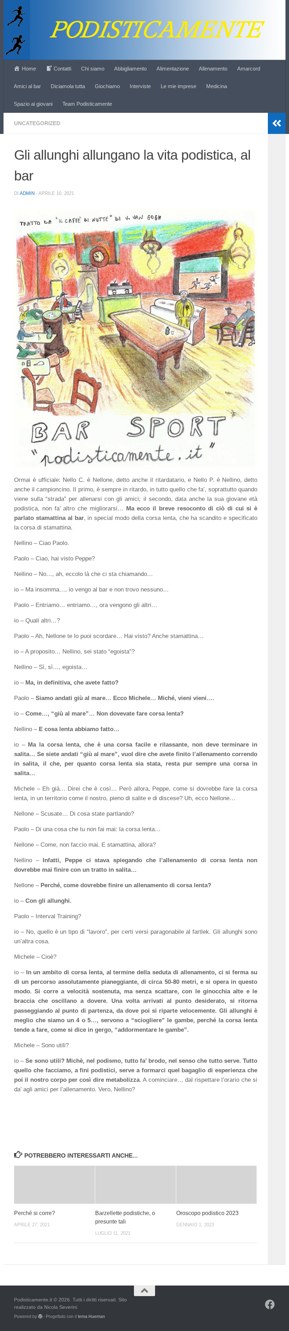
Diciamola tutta (68, 86)
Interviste (140, 86)
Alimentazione (172, 69)
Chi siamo (92, 69)
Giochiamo (107, 86)
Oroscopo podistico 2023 (207, 1213)
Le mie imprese (178, 86)
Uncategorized (37, 123)
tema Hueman (91, 1316)
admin (27, 193)
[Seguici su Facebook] (270, 1304)
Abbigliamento (130, 69)
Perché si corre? (34, 1213)
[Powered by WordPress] (40, 1316)
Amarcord (248, 69)
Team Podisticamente (87, 104)
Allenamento (213, 69)
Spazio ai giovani (33, 104)
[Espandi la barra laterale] (276, 123)
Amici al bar (27, 86)
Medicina (216, 86)
